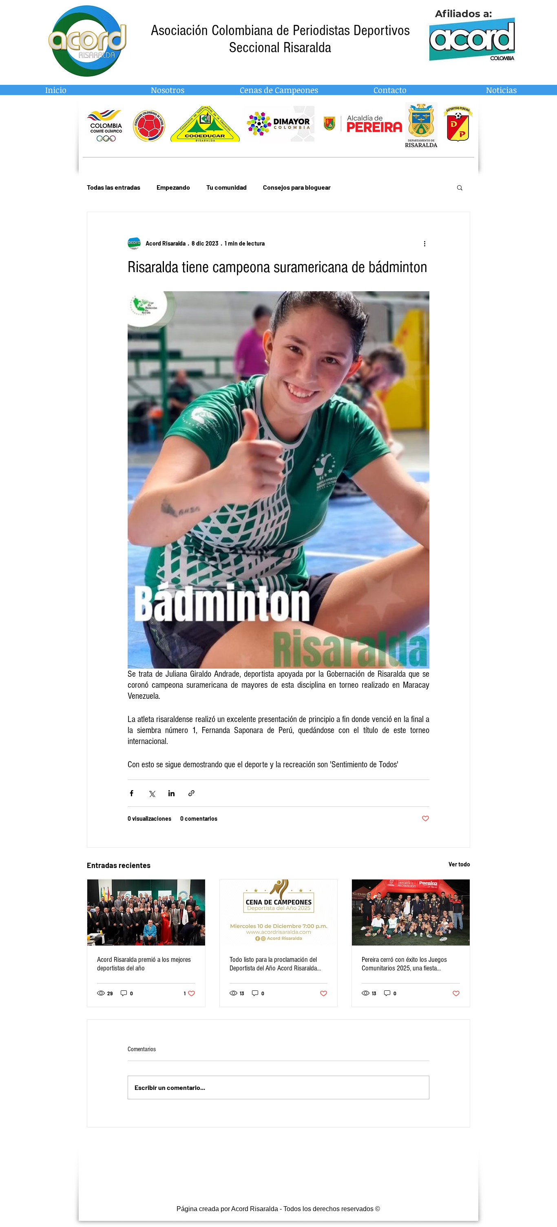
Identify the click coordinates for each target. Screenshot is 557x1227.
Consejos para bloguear (297, 187)
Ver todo (459, 864)
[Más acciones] (424, 243)
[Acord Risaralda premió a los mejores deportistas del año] (146, 912)
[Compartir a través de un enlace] (191, 793)
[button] (460, 187)
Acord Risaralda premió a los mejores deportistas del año (144, 963)
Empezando (173, 187)
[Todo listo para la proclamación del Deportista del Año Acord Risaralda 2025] (279, 912)
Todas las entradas (113, 187)
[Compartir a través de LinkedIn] (171, 793)
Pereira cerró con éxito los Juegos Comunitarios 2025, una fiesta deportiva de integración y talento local (410, 963)
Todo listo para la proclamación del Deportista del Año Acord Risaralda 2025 (273, 963)
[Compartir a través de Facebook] (131, 793)
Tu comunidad (226, 187)
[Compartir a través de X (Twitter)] (151, 793)
